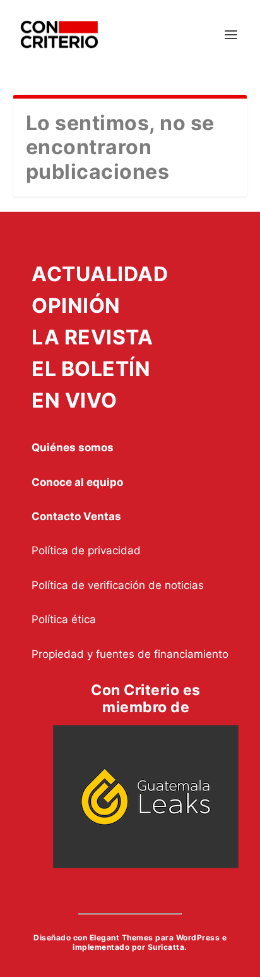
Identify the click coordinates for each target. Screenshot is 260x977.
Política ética (64, 619)
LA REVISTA (92, 337)
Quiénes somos (73, 447)
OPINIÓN (76, 305)
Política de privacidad (86, 550)
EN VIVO (74, 400)
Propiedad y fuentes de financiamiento (130, 654)
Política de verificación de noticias (118, 585)
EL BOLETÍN (91, 368)
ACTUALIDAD (100, 274)
